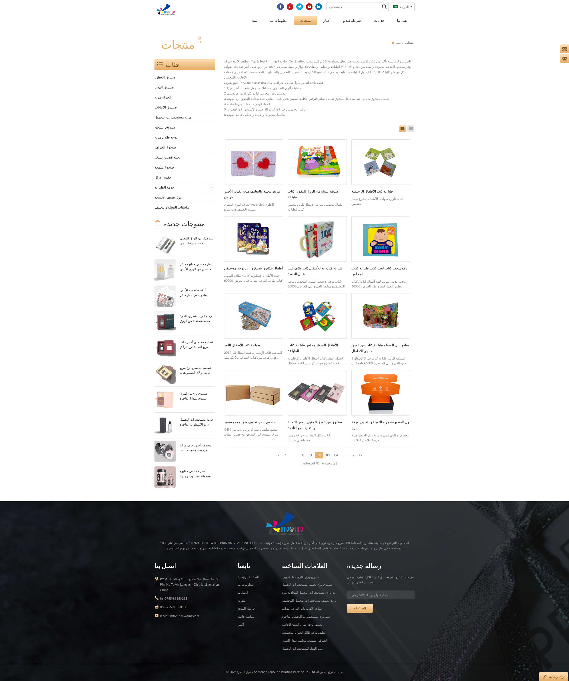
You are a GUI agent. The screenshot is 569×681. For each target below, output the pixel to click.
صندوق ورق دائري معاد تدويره (301, 577)
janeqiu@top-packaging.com (179, 616)
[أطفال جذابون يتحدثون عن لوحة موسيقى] (253, 239)
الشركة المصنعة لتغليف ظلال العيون (305, 640)
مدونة (241, 600)
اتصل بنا (402, 20)
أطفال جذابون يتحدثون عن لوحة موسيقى (253, 268)
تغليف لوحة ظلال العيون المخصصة (304, 632)
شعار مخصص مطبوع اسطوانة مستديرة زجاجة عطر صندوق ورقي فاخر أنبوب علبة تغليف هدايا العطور (196, 473)
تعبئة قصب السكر (167, 157)
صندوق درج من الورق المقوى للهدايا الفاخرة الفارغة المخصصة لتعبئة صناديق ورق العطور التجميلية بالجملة (195, 396)
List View (410, 128)
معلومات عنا (278, 20)
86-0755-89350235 (173, 598)
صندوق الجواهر (165, 147)
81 (310, 455)
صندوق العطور (165, 77)
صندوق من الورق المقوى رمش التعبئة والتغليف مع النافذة (315, 425)
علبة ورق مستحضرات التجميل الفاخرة (306, 616)
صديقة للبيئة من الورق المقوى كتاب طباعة (313, 194)
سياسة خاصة (246, 616)
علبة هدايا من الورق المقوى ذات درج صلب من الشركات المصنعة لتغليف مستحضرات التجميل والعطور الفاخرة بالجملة (197, 241)
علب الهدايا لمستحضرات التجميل (302, 648)
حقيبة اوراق (162, 177)
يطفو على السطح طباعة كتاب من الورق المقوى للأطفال (380, 348)
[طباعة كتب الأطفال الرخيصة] (381, 162)
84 (336, 455)
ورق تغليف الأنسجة (168, 197)
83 (328, 455)
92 (352, 455)
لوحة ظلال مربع (166, 137)
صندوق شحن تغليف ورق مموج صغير (250, 422)
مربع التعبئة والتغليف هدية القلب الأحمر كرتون (252, 194)
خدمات (379, 20)
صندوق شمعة (164, 167)
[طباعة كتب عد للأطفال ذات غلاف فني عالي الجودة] (317, 239)
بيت (254, 20)
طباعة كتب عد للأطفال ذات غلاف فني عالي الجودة (315, 271)
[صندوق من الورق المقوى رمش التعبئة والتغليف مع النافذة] (317, 393)
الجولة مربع (162, 97)
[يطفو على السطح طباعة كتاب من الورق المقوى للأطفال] (381, 316)
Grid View (402, 128)
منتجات (305, 20)
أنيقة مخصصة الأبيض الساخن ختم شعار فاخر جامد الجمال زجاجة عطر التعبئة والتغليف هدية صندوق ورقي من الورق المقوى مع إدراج (195, 292)
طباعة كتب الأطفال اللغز (242, 345)
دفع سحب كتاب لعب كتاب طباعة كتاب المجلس (379, 271)
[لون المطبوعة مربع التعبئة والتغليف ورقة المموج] (381, 393)
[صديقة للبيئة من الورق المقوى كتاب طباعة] (317, 162)
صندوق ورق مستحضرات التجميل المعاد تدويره (309, 592)
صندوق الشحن (165, 127)
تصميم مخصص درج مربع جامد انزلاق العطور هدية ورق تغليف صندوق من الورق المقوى (195, 370)
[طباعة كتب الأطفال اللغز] (253, 316)
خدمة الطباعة (164, 187)
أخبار (327, 20)
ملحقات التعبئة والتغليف (171, 207)
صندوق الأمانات (165, 107)
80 (302, 455)
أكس (241, 624)
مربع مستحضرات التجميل (173, 117)
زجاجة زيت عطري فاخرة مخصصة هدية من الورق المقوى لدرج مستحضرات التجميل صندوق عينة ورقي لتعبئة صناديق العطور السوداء (196, 318)
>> (361, 455)
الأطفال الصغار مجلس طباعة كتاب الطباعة (313, 348)
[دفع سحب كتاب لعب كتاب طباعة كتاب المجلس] (381, 239)
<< (277, 455)
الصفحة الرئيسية (248, 577)
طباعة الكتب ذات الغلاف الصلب (302, 608)
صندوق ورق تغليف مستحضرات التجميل (307, 584)
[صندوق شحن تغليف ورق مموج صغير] (253, 393)
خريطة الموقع (246, 608)
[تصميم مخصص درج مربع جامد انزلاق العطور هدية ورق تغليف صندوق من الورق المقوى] (165, 373)
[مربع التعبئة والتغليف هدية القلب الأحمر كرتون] (253, 162)
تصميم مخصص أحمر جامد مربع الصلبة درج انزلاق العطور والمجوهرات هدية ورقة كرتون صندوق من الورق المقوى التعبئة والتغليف (196, 344)
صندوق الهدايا (164, 87)
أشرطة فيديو (352, 20)
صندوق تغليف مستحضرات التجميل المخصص (309, 600)
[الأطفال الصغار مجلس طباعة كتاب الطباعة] (317, 316)
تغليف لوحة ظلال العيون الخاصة (302, 624)
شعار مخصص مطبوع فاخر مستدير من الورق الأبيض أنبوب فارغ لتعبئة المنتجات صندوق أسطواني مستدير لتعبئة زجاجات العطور (196, 266)
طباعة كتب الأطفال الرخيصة (372, 191)
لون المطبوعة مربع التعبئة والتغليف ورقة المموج (380, 425)
